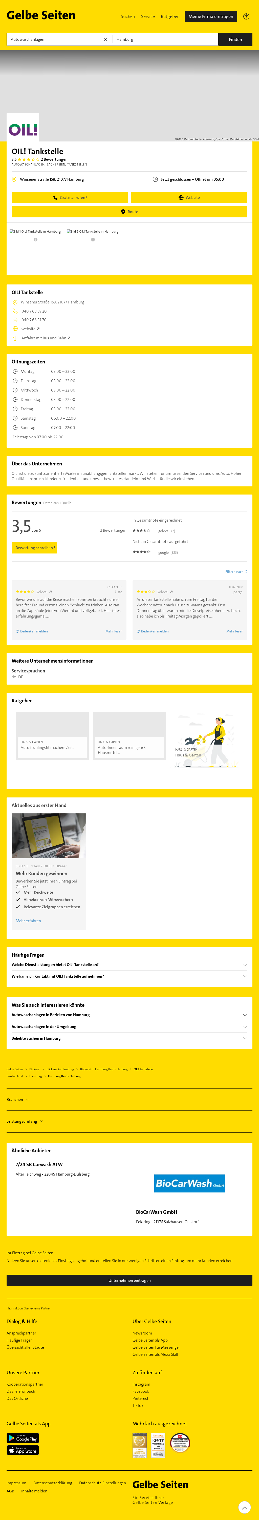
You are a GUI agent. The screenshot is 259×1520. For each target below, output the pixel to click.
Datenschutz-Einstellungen (102, 1483)
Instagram (141, 1384)
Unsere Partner (23, 1372)
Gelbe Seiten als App (150, 1340)
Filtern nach (234, 571)
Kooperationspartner (25, 1384)
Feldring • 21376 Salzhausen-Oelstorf (167, 1216)
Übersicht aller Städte (25, 1347)
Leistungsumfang (22, 1121)
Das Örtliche (17, 1398)
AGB (10, 1491)
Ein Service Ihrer (153, 1500)
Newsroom (142, 1333)
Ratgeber (170, 16)
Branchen (15, 1099)
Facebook (141, 1391)
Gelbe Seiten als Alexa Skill (155, 1354)
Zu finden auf (147, 1372)
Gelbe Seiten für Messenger (156, 1347)
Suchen (128, 16)
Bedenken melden (34, 631)
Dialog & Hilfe (22, 1321)
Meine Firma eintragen (211, 16)
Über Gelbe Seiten (152, 1321)
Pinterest (140, 1398)
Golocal (42, 592)
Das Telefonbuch (21, 1391)
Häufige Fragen (20, 1340)
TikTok (138, 1405)
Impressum (16, 1483)
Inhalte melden (34, 1491)
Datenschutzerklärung (52, 1483)
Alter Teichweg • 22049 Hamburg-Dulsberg (53, 1169)
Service (148, 16)
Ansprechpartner (21, 1333)
